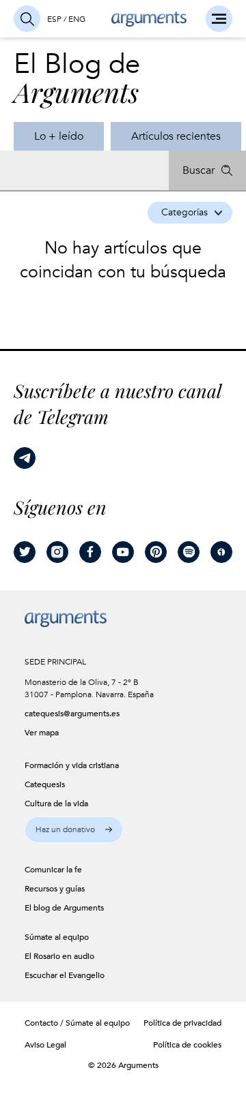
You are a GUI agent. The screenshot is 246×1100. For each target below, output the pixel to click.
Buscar (198, 170)
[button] (74, 829)
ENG (76, 19)
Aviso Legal (45, 1044)
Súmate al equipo (98, 1023)
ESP (54, 19)
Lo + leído (58, 136)
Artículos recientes (176, 136)
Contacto (41, 1023)
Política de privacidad (182, 1023)
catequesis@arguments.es (64, 713)
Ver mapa (42, 732)
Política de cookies (187, 1044)
